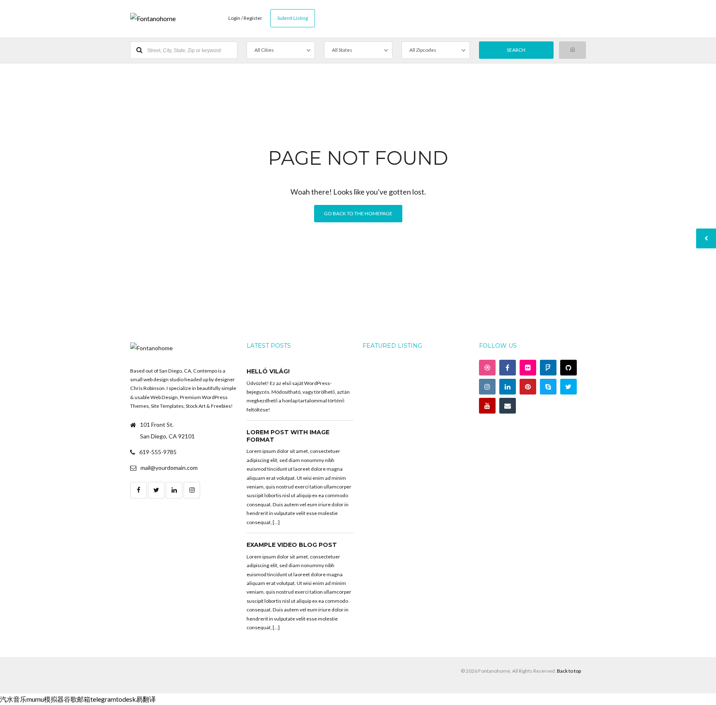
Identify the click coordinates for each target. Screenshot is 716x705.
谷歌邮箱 (77, 699)
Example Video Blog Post (292, 545)
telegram (103, 699)
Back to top (569, 671)
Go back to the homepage (358, 213)
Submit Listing (292, 18)
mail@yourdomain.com (169, 467)
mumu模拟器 (45, 699)
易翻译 (146, 699)
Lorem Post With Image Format (288, 435)
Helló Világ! (268, 371)
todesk (126, 699)
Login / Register (245, 18)
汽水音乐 (13, 699)
